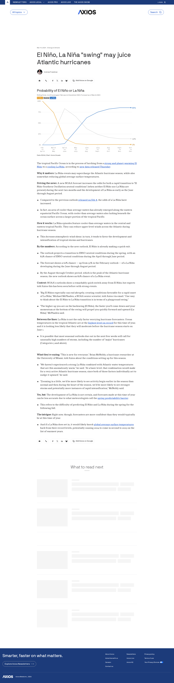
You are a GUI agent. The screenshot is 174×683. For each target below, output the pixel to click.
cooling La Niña (55, 167)
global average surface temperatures (114, 424)
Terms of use (149, 658)
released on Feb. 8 (87, 200)
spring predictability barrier (113, 398)
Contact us (109, 666)
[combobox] (37, 2)
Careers (108, 662)
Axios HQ (130, 662)
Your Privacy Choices (151, 662)
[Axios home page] (7, 2)
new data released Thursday (95, 167)
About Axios (109, 654)
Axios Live (66, 2)
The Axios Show (82, 2)
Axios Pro (53, 2)
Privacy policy (149, 654)
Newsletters (20, 2)
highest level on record (100, 323)
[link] (39, 81)
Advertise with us (111, 658)
